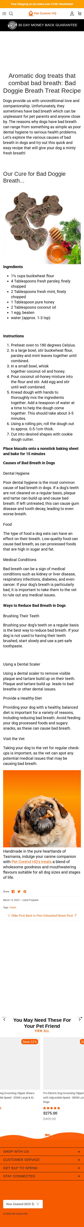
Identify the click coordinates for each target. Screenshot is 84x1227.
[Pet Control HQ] (42, 13)
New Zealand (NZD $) (23, 1203)
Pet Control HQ (19, 1213)
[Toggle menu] (4, 13)
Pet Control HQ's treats (32, 861)
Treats (12, 907)
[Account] (71, 13)
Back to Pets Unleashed (41, 915)
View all (42, 1031)
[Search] (13, 13)
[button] (52, 1108)
